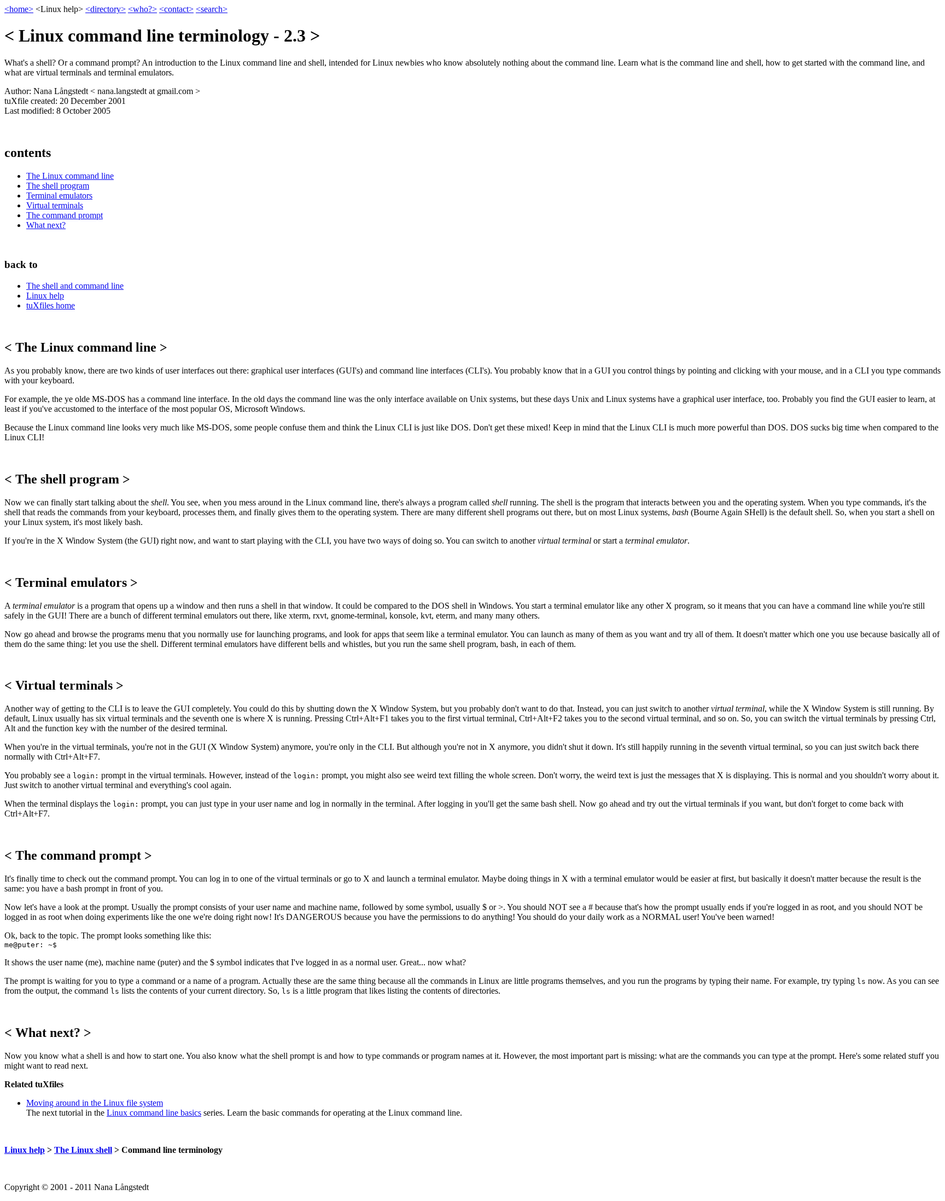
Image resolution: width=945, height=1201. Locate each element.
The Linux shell (83, 1150)
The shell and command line (75, 285)
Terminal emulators (59, 195)
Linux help (45, 295)
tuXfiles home (50, 305)
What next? (46, 225)
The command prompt (64, 215)
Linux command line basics (154, 1112)
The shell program (57, 185)
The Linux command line (70, 175)
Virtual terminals (54, 205)
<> (18, 9)
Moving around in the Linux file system (94, 1102)
